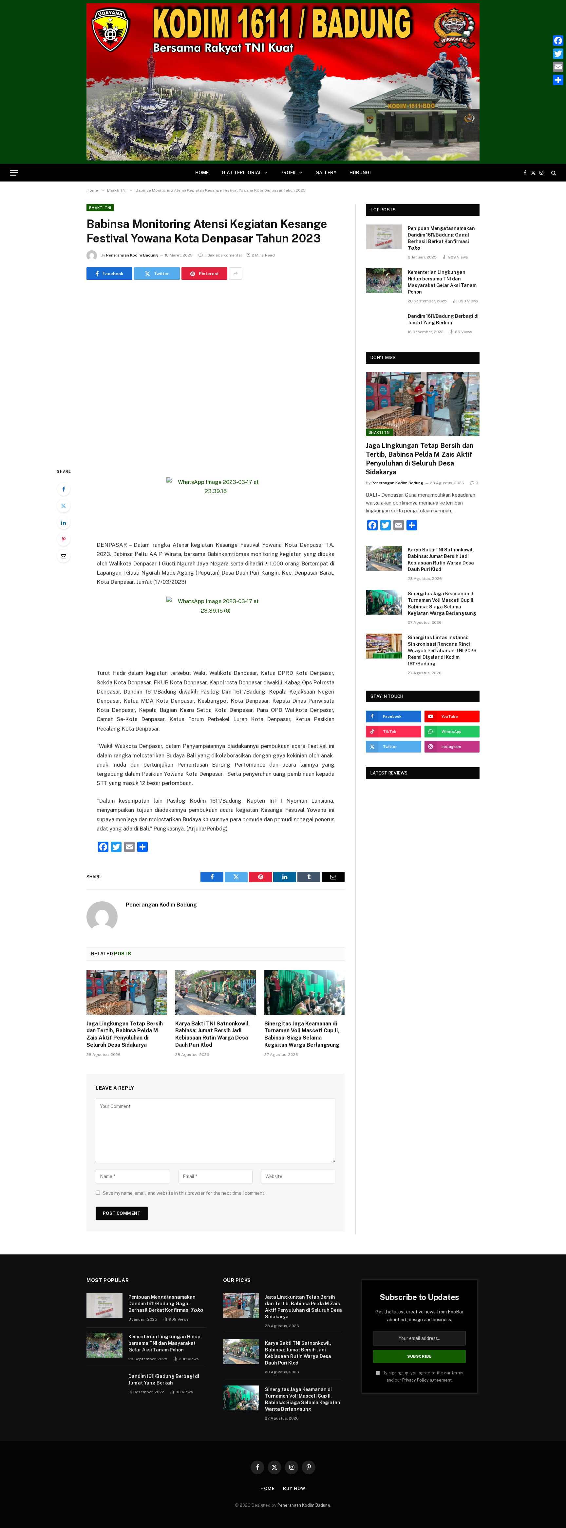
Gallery (325, 172)
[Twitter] (63, 505)
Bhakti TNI (100, 208)
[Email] (63, 556)
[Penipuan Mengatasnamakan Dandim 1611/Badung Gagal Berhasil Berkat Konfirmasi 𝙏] (384, 236)
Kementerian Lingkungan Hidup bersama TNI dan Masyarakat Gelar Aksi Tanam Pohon (442, 282)
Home (202, 172)
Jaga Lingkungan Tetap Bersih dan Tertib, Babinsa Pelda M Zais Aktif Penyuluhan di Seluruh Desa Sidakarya (124, 1034)
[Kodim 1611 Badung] (283, 82)
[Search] (553, 172)
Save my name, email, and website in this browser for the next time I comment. (184, 1193)
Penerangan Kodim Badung (132, 255)
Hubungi (360, 172)
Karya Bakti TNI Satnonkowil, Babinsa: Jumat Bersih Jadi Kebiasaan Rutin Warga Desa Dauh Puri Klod (212, 1034)
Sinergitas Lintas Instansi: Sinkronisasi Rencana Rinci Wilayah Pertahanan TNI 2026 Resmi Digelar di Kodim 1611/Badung (442, 650)
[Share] (558, 79)
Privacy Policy (415, 1380)
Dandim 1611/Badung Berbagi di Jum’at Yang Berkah (443, 319)
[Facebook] (63, 489)
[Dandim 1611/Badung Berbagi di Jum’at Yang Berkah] (384, 324)
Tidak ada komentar (223, 255)
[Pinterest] (63, 539)
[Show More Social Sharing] (235, 273)
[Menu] (14, 172)
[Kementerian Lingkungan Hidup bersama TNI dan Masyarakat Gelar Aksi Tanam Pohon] (384, 280)
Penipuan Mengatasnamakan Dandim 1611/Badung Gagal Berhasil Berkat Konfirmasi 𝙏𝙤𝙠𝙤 (441, 238)
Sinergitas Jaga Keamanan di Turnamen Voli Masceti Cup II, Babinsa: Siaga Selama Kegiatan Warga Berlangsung (302, 1034)
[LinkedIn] (63, 522)
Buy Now (294, 1488)
